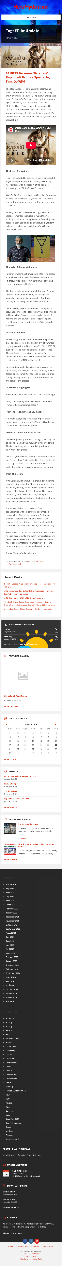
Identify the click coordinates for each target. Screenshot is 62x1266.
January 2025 (11, 961)
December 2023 (12, 993)
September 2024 (13, 973)
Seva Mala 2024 (12, 1119)
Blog (8, 1034)
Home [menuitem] (10, 1246)
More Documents (11, 1208)
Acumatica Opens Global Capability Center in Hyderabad (28, 609)
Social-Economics (13, 1123)
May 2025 (10, 945)
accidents (10, 1018)
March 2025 (10, 953)
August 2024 (11, 977)
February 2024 (12, 989)
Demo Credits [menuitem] (48, 1246)
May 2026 (10, 896)
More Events (10, 759)
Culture (9, 1054)
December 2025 (12, 916)
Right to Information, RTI (16, 798)
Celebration (11, 1046)
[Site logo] (31, 8)
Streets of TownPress (15, 696)
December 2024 (12, 965)
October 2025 (12, 925)
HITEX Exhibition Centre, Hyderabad (26, 1176)
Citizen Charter (10, 1191)
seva (8, 1115)
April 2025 (10, 949)
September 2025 (13, 929)
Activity (9, 1022)
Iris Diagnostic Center (28, 824)
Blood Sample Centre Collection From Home (36, 845)
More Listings (10, 860)
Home (8, 37)
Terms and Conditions (31, 1254)
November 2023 (12, 997)
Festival (9, 1070)
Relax (8, 1107)
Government (11, 1078)
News (16, 37)
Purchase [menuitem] (35, 1246)
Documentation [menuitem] (22, 1246)
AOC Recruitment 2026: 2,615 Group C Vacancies (25, 598)
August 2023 (11, 1001)
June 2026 (10, 892)
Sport (8, 1127)
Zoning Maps (9, 1199)
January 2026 (11, 912)
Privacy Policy (31, 1256)
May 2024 (10, 981)
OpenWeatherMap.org (28, 644)
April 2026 (10, 900)
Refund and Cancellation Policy (31, 1259)
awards (9, 1030)
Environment (11, 1062)
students (10, 1131)
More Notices (10, 807)
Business (10, 1042)
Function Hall (11, 1074)
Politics (9, 1103)
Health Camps (10, 783)
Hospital (23, 838)
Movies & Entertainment (16, 1090)
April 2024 (10, 985)
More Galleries (11, 706)
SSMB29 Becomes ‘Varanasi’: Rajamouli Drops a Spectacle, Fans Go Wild (28, 77)
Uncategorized (12, 1139)
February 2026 (12, 908)
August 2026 (11, 884)
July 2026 (10, 888)
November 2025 (12, 921)
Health (8, 1082)
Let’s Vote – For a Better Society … (21, 776)
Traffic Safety (10, 791)
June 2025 (10, 941)
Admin (31, 561)
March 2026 (10, 904)
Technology (11, 1135)
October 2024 (12, 969)
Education (10, 1058)
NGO (8, 1098)
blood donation (12, 1038)
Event (8, 1066)
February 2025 (12, 957)
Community (10, 1050)
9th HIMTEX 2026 (19, 1171)
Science (9, 1111)
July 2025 (10, 937)
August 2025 (11, 933)
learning (9, 1086)
